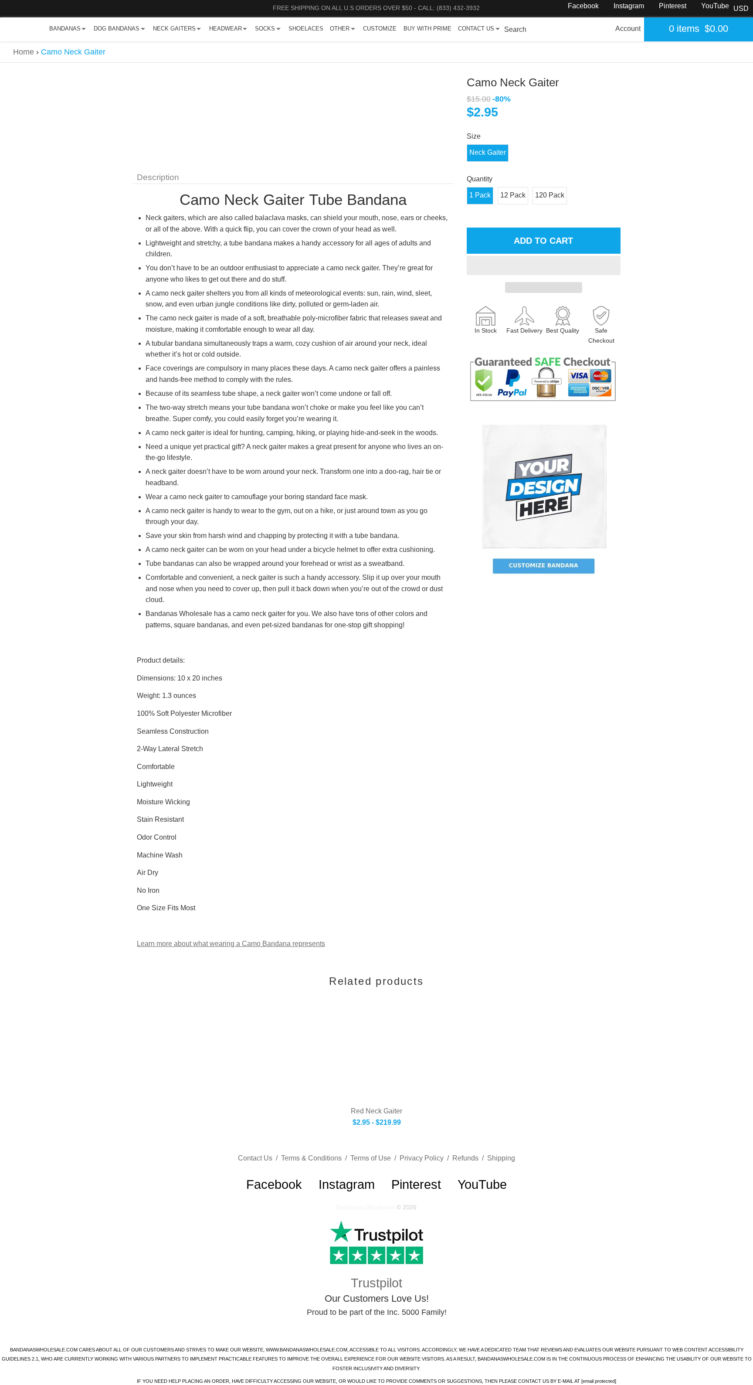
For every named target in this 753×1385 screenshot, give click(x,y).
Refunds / (469, 1158)
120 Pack (549, 195)
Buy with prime (427, 28)
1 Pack (480, 195)
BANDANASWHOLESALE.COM (44, 1349)
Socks (265, 28)
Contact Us (476, 28)
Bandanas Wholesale (365, 1207)
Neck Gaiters (174, 28)
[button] (544, 265)
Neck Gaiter (487, 152)
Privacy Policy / (426, 1158)
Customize (380, 28)
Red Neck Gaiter (376, 1111)
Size (474, 136)
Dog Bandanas (116, 28)
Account (628, 28)
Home (23, 52)
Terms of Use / (375, 1158)
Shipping (501, 1158)
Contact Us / (259, 1158)
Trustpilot (376, 1283)
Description (158, 177)
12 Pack (513, 195)
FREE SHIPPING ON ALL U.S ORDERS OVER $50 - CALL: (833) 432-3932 (376, 7)
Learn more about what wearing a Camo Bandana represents (231, 943)
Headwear (225, 28)
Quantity (479, 179)
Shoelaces (305, 28)
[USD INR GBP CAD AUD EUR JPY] (741, 8)
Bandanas (65, 28)
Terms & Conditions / (315, 1158)
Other (339, 28)
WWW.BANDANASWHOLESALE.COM (306, 1349)
